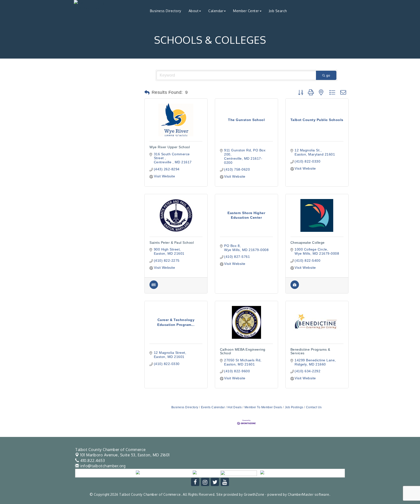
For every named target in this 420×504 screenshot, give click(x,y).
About (194, 11)
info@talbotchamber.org (102, 465)
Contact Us (314, 407)
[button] (147, 92)
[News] (153, 288)
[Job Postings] (294, 288)
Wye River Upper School (169, 147)
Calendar (215, 11)
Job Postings (294, 407)
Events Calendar (213, 407)
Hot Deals (235, 407)
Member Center (246, 11)
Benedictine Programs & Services (310, 351)
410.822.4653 (92, 460)
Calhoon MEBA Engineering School (242, 351)
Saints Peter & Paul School (171, 242)
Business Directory (165, 11)
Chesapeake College (307, 242)
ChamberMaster (301, 494)
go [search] (328, 75)
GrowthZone (254, 494)
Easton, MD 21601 (125, 454)
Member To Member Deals (263, 407)
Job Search (278, 11)
